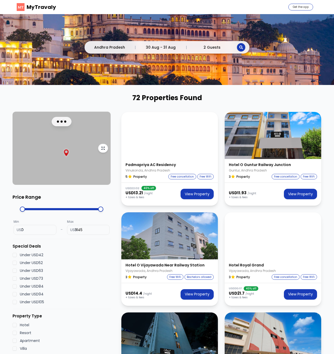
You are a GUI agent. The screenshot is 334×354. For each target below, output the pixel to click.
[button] (169, 135)
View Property (197, 194)
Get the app (301, 7)
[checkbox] (15, 255)
